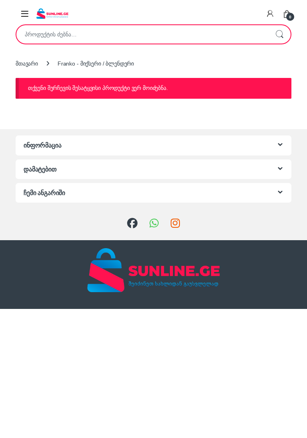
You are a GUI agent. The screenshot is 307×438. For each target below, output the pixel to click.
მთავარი (27, 63)
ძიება (279, 34)
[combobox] (142, 34)
